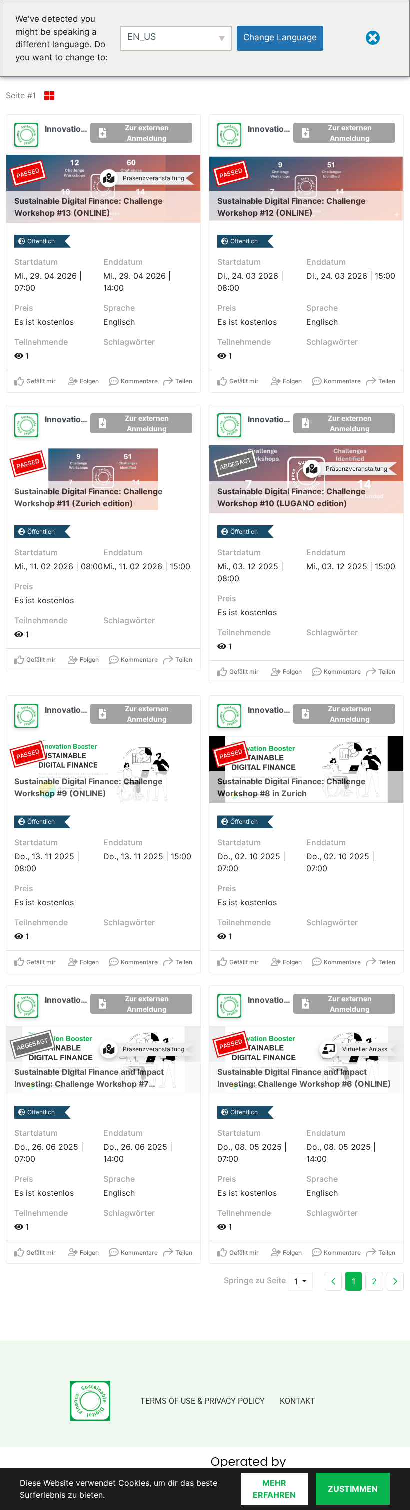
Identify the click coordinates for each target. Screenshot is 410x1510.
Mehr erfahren (274, 1489)
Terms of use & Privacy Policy (202, 1401)
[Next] (395, 1281)
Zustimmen (353, 1489)
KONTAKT (298, 1401)
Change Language (280, 37)
